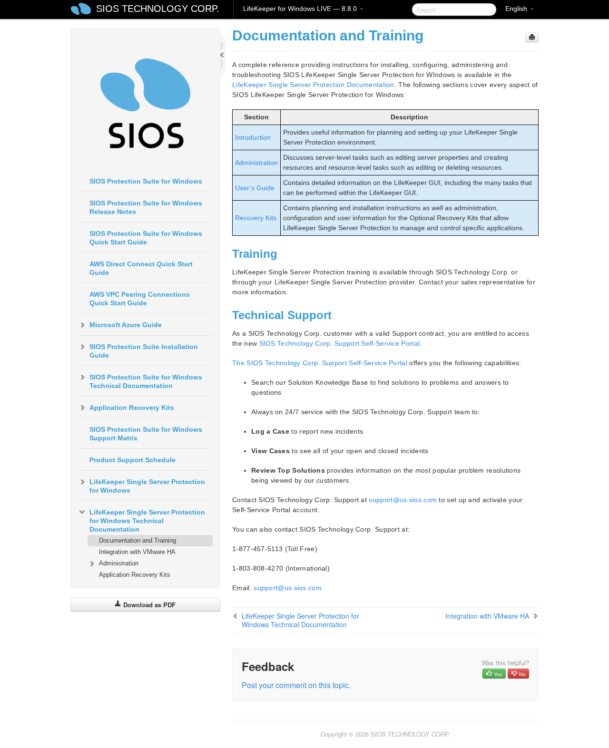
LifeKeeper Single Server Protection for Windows (147, 486)
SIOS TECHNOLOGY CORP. (157, 8)
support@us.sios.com (403, 500)
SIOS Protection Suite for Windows (145, 181)
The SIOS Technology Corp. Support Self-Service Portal (319, 363)
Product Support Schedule (132, 460)
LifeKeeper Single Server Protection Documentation (313, 84)
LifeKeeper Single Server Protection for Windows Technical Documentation (147, 520)
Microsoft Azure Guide (125, 325)
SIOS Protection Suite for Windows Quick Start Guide (145, 238)
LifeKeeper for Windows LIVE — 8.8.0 (301, 8)
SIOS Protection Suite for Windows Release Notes (145, 207)
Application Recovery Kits (131, 407)
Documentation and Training (137, 540)
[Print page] (532, 37)
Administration (118, 563)
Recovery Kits (255, 218)
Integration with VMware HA (137, 551)
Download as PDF (148, 604)
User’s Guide (255, 188)
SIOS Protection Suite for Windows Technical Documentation (145, 381)
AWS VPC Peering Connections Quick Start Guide (139, 299)
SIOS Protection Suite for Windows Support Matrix (145, 434)
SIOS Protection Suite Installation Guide (143, 351)
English (517, 8)
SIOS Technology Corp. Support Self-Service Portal (339, 343)
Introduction (253, 137)
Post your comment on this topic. (296, 685)
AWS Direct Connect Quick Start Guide (141, 268)
